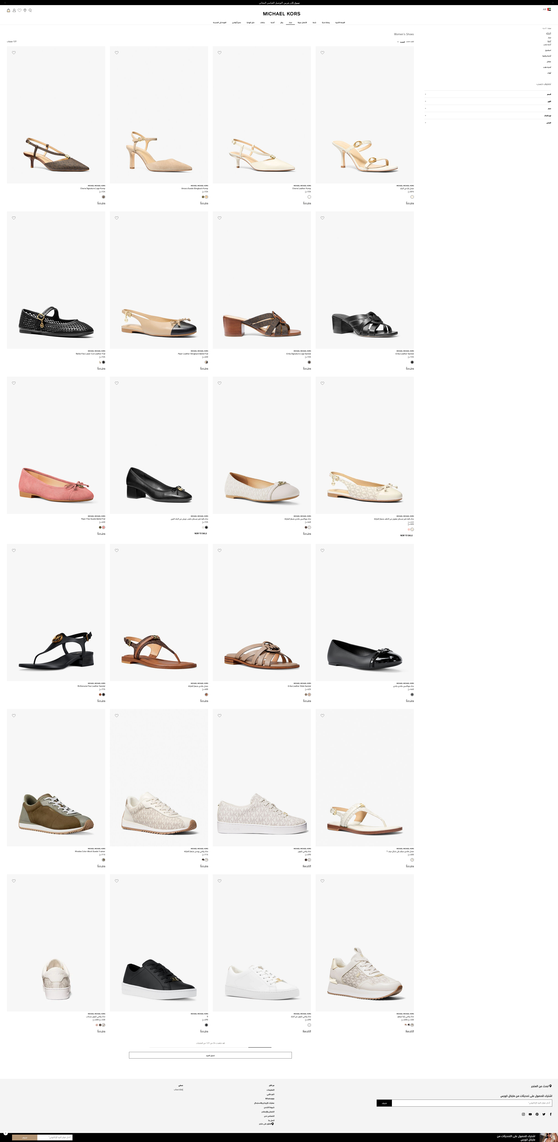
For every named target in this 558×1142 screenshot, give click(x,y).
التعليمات (270, 1089)
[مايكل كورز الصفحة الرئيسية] (281, 15)
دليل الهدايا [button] (250, 22)
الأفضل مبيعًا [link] (302, 22)
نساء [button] (290, 22)
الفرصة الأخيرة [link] (340, 22)
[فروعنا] (25, 10)
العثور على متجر (265, 1123)
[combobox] (401, 42)
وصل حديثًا (410, 203)
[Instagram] (523, 1114)
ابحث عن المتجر (540, 1086)
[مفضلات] (19, 10)
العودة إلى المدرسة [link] (219, 22)
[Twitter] (543, 1114)
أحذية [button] (272, 22)
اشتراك (24, 1137)
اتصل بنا (271, 1120)
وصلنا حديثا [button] (326, 22)
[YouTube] (530, 1114)
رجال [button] (281, 22)
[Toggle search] (30, 10)
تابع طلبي (270, 1094)
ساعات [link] (262, 22)
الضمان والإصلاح (268, 1111)
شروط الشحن (269, 1107)
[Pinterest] (537, 1114)
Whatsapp (269, 1098)
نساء (549, 28)
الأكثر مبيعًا (307, 866)
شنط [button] (314, 22)
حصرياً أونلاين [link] (236, 22)
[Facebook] (550, 1114)
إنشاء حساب (178, 1090)
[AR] (549, 10)
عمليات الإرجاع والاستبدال (264, 1103)
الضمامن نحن (269, 1116)
